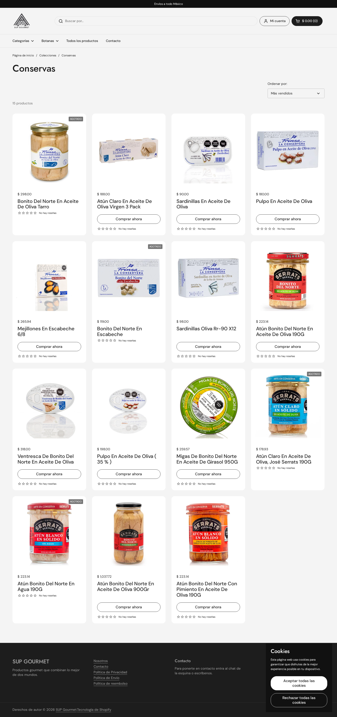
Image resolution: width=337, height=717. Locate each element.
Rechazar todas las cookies (299, 700)
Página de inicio (23, 55)
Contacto (101, 666)
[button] (307, 21)
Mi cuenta (278, 21)
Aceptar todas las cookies (299, 683)
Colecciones (47, 55)
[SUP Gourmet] (21, 21)
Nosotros (101, 661)
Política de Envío (106, 678)
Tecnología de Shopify (94, 709)
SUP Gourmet (66, 709)
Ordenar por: (277, 84)
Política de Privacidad (110, 672)
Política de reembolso (111, 683)
